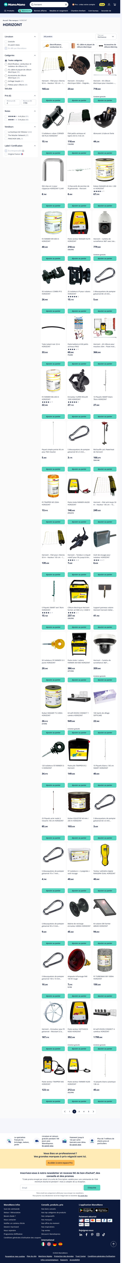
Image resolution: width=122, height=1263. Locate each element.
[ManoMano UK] (49, 1244)
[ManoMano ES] (60, 1244)
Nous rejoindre (10, 1230)
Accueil (5, 20)
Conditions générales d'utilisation (101, 1256)
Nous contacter (10, 1220)
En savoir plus (83, 1196)
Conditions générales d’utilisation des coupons (22, 1237)
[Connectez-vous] (109, 4)
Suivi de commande (12, 1209)
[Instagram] (98, 1234)
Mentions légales (45, 1256)
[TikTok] (104, 1234)
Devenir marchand (11, 1227)
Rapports (64, 1260)
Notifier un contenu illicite (14, 1223)
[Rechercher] (32, 4)
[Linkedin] (81, 1234)
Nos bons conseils (48, 1209)
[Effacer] (66, 4)
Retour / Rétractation (12, 1212)
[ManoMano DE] (55, 1244)
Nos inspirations (47, 1227)
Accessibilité (75, 1260)
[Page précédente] (65, 1111)
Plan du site (31, 1256)
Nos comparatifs (47, 1216)
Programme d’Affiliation (13, 1234)
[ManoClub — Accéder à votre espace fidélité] (102, 4)
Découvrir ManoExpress (50, 1234)
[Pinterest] (92, 1234)
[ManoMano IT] (43, 1244)
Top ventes (45, 1230)
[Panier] (114, 4)
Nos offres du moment (50, 1223)
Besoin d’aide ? (10, 1216)
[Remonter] (113, 1244)
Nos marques (13, 20)
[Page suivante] (93, 1111)
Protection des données (64, 1256)
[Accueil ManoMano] (15, 4)
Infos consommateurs (49, 1260)
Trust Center (81, 1256)
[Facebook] (86, 1234)
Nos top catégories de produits (53, 1212)
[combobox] (106, 36)
